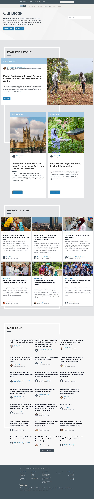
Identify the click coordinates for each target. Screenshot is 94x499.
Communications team (19, 396)
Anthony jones (47, 380)
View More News (59, 472)
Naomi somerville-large (25, 380)
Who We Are (32, 6)
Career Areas (71, 475)
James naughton (17, 381)
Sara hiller (41, 380)
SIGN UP (24, 1)
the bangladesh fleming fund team (76, 256)
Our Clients (33, 477)
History (21, 474)
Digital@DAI (19, 28)
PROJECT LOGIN (38, 1)
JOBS (44, 1)
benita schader (47, 256)
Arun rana (41, 362)
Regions (33, 474)
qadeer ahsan (9, 302)
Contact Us (25, 468)
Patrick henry (42, 414)
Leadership (22, 475)
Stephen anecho (42, 349)
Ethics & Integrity (23, 479)
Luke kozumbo (67, 347)
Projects (32, 475)
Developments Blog (46, 474)
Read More (6, 98)
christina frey (40, 256)
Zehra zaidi (66, 396)
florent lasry (71, 302)
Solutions (33, 472)
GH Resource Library (46, 477)
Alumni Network (70, 479)
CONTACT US (30, 1)
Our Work (39, 6)
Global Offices (23, 477)
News (53, 6)
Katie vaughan (50, 349)
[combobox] (79, 17)
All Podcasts (44, 482)
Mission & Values (23, 472)
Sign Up (21, 468)
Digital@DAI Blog (45, 475)
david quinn (9, 256)
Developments (8, 28)
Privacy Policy (35, 468)
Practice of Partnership (46, 481)
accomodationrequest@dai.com (43, 490)
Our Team (22, 478)
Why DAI (72, 478)
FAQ (21, 1)
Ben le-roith (67, 407)
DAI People (72, 477)
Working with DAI (34, 478)
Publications (47, 6)
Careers (59, 6)
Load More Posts (47, 450)
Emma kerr (66, 364)
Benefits (72, 474)
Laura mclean (17, 345)
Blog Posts (44, 472)
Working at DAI (71, 472)
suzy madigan (40, 302)
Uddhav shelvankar (26, 442)
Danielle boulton (17, 364)
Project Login (30, 468)
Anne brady (16, 380)
